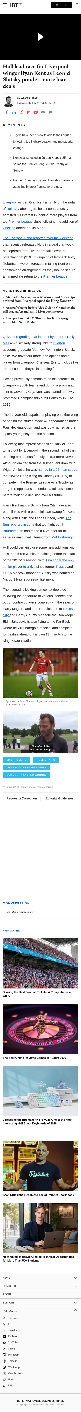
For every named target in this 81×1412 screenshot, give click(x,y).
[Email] (43, 112)
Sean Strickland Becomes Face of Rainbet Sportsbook (38, 1194)
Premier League (20, 221)
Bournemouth (13, 531)
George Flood (29, 97)
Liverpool (10, 202)
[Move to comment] (50, 112)
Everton (59, 343)
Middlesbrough (62, 537)
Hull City (13, 209)
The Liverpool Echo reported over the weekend (38, 238)
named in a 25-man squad (57, 469)
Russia (61, 567)
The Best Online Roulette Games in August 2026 (34, 1057)
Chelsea (9, 228)
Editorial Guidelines (59, 798)
